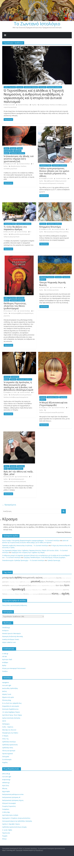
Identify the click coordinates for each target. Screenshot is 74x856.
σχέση (65, 593)
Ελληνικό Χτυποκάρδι (9, 803)
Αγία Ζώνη (5, 785)
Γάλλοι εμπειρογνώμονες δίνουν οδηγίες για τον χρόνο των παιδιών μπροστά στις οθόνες (54, 172)
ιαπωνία (23, 234)
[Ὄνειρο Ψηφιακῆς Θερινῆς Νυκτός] (55, 257)
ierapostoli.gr (6, 779)
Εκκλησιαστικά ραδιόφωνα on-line (13, 794)
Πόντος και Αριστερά (8, 750)
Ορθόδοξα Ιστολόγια (9, 742)
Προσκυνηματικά (7, 753)
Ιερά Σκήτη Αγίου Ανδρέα (10, 815)
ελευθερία (13, 395)
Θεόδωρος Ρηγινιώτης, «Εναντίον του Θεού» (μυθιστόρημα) (15, 306)
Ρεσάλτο (5, 671)
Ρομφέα (4, 836)
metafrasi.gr (6, 627)
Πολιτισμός (42, 87)
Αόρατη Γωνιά (6, 694)
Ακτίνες (4, 691)
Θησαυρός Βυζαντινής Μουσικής (12, 636)
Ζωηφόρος (5, 809)
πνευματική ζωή (25, 585)
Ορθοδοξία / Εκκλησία (31, 87)
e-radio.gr (5, 653)
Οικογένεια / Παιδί (45, 165)
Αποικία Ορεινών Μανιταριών (11, 633)
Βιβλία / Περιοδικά (10, 87)
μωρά (45, 183)
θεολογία (45, 105)
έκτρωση (34, 590)
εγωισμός (4, 589)
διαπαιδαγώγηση (15, 479)
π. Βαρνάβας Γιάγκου (14, 582)
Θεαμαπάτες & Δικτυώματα (10, 706)
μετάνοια (33, 585)
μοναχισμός (8, 577)
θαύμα (17, 594)
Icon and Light (6, 685)
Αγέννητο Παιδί (7, 659)
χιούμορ (16, 585)
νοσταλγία (49, 290)
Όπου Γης (5, 739)
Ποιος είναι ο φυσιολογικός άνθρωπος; (14, 605)
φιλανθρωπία (11, 594)
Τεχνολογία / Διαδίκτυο (54, 87)
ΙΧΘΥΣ (4, 721)
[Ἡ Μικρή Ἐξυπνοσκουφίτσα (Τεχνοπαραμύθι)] (54, 353)
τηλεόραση (23, 481)
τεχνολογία (13, 107)
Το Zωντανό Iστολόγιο (37, 24)
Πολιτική (13, 379)
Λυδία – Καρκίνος (7, 727)
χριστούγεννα (58, 582)
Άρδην (4, 665)
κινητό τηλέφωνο (55, 181)
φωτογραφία (28, 589)
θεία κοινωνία (20, 395)
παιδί (11, 481)
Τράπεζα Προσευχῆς (53, 560)
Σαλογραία (5, 756)
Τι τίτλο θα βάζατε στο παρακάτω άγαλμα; (15, 228)
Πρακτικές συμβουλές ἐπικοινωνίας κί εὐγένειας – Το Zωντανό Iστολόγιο (25, 545)
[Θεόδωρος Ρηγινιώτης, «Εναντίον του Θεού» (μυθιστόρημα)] (19, 257)
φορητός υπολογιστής (57, 183)
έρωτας (59, 578)
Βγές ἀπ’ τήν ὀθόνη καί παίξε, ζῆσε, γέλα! (18, 472)
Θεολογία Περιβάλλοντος (10, 709)
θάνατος (26, 594)
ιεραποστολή (52, 578)
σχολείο (45, 578)
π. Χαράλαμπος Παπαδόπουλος (54, 589)
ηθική (12, 166)
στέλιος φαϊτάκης (64, 232)
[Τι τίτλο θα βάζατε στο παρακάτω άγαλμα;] (19, 203)
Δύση (40, 105)
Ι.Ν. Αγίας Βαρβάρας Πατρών (11, 712)
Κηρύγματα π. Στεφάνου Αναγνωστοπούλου (16, 818)
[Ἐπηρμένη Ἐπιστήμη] (55, 203)
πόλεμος (40, 589)
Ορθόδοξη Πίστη (7, 748)
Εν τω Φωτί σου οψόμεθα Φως (11, 703)
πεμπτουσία (45, 585)
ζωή (60, 594)
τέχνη (11, 237)
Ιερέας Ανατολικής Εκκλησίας (11, 718)
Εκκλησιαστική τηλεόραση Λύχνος (12, 800)
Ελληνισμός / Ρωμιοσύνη (47, 277)
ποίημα (11, 585)
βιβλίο (12, 234)
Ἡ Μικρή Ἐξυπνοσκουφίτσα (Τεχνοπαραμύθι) (53, 403)
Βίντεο (6, 148)
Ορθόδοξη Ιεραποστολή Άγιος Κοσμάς (14, 827)
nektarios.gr (6, 782)
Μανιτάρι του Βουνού (9, 730)
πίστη (55, 593)
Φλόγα (4, 839)
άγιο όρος (60, 585)
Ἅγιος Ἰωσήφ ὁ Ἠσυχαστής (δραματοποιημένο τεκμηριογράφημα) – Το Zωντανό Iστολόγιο (31, 540)
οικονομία (35, 594)
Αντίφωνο (5, 630)
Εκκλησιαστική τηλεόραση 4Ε (11, 797)
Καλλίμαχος (6, 724)
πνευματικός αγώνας (32, 577)
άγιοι (66, 585)
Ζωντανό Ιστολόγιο (23, 105)
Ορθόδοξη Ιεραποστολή (10, 745)
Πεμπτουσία (6, 833)
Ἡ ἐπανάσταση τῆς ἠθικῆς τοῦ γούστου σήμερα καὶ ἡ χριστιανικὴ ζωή (19, 159)
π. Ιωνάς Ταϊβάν (7, 830)
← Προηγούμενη (9, 505)
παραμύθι (54, 412)
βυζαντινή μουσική (45, 594)
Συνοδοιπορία (6, 759)
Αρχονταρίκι (6, 791)
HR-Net (4, 656)
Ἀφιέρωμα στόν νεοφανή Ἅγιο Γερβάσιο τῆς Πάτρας (28, 552)
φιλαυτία (25, 397)
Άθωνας (4, 788)
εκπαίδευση (17, 234)
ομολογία (27, 395)
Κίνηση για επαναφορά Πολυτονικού (14, 668)
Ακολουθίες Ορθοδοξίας (10, 688)
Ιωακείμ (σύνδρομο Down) (10, 639)
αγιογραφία (49, 232)
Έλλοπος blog (6, 700)
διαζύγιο (39, 585)
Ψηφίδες (5, 762)
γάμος (43, 581)
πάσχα (63, 578)
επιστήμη (55, 232)
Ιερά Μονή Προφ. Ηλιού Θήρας (12, 715)
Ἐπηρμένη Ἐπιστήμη (50, 226)
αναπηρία (28, 582)
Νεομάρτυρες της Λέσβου (10, 733)
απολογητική (14, 313)
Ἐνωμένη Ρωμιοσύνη (9, 806)
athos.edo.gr (6, 774)
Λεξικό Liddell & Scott (9, 642)
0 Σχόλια (33, 105)
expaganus (5, 682)
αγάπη (18, 577)
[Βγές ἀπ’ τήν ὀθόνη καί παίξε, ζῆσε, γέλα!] (19, 433)
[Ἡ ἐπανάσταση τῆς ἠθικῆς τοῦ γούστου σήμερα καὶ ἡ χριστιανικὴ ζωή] (19, 127)
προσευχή (18, 589)
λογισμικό (48, 412)
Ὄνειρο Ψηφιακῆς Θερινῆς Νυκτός (52, 283)
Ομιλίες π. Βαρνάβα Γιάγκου (11, 824)
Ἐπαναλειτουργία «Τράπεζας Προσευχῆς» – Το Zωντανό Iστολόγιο (23, 560)
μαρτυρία (5, 582)
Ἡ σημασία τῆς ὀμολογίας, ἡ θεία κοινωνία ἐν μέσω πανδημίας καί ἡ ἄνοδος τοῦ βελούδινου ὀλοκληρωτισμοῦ (18, 386)
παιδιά (49, 183)
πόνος (21, 594)
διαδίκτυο (42, 412)
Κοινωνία (19, 87)
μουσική (35, 581)
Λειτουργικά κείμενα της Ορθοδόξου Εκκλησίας (17, 821)
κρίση (30, 594)
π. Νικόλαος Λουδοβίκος (55, 105)
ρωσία (9, 590)
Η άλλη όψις (6, 812)
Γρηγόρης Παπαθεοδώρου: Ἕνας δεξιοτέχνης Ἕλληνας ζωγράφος (44, 557)
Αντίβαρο (5, 662)
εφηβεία (48, 181)
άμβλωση (22, 582)
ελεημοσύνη (52, 585)
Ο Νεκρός (5, 736)
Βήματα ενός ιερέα (8, 697)
